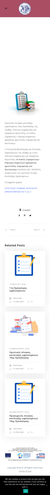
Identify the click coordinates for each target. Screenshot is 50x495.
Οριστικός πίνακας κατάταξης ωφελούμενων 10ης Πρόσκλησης (23, 355)
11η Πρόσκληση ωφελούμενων (18, 289)
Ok (26, 491)
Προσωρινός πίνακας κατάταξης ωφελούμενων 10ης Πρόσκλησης (23, 418)
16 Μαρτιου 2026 (17, 284)
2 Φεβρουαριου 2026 (19, 349)
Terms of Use (25, 471)
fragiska (13, 73)
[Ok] (46, 485)
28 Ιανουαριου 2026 (19, 412)
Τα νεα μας (29, 73)
